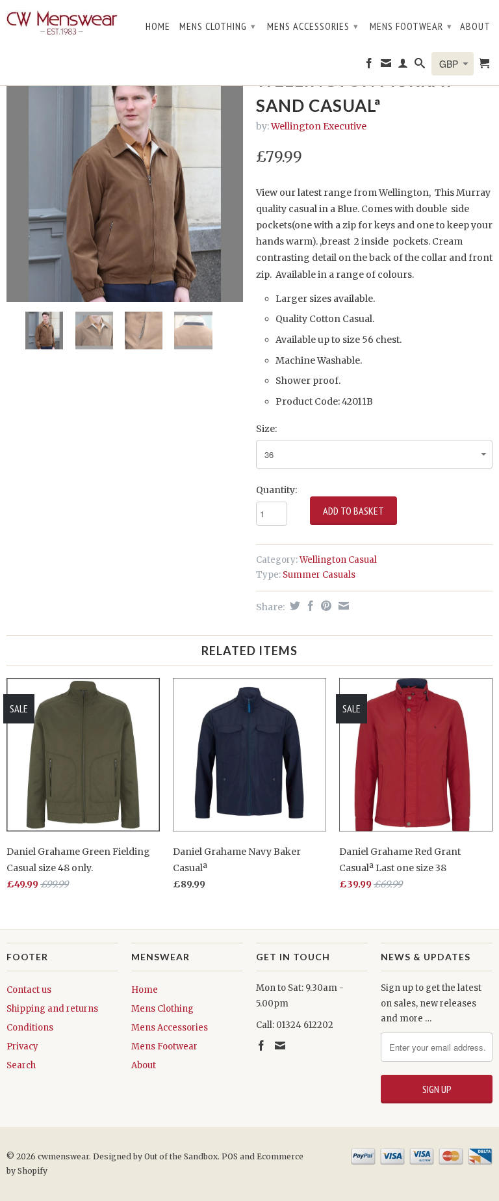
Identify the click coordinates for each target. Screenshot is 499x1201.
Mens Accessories (313, 26)
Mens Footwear (411, 26)
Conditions (29, 1027)
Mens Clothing (217, 26)
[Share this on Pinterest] (324, 605)
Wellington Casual (338, 559)
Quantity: (276, 490)
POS (230, 1156)
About (475, 26)
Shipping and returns (52, 1008)
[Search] (420, 66)
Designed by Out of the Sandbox (155, 1156)
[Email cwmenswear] (386, 66)
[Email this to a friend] (342, 605)
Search (21, 1065)
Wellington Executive (318, 126)
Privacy (22, 1046)
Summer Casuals (319, 574)
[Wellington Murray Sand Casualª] (124, 183)
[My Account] (403, 66)
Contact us (28, 989)
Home (158, 26)
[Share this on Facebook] (309, 605)
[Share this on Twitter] (293, 605)
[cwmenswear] (62, 24)
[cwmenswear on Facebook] (369, 66)
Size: (266, 429)
